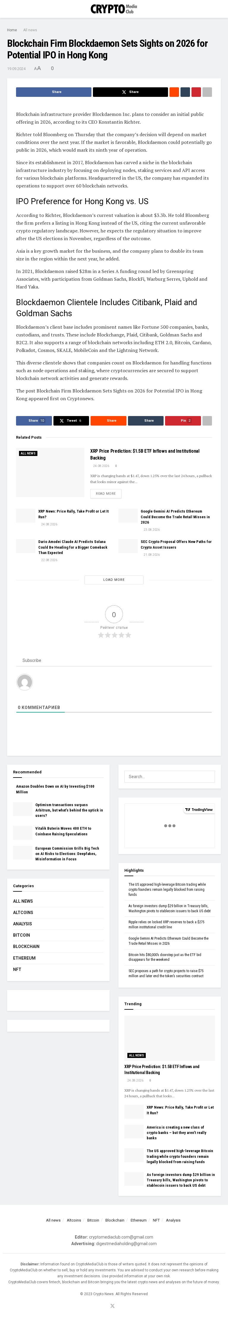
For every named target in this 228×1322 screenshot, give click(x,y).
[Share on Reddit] (174, 92)
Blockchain (26, 946)
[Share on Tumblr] (185, 92)
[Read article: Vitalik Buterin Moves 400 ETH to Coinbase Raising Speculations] (22, 833)
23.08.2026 (151, 529)
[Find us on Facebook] (105, 1306)
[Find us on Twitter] (112, 1306)
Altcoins (23, 912)
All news (30, 30)
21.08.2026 (151, 554)
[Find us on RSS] (120, 1306)
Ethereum (24, 958)
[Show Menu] (9, 9)
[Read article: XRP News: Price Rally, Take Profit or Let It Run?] (25, 515)
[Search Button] (218, 9)
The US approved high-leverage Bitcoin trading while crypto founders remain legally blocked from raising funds (167, 889)
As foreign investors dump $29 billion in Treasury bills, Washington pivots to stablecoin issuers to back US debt (181, 1180)
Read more (108, 493)
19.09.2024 (16, 68)
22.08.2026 (49, 560)
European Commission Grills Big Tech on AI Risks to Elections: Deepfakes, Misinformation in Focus (67, 853)
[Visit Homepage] (114, 9)
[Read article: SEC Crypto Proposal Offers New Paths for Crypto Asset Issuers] (128, 546)
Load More (114, 580)
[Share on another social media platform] (207, 92)
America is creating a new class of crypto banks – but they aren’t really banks (176, 1132)
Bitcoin (21, 935)
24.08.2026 (101, 466)
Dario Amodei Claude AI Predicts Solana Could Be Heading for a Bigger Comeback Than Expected (72, 547)
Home (12, 30)
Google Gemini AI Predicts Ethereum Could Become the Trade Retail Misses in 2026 (175, 516)
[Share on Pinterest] (196, 92)
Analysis (22, 923)
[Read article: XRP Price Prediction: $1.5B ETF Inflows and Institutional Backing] (50, 472)
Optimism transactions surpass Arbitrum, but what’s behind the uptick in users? (69, 810)
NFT (17, 969)
